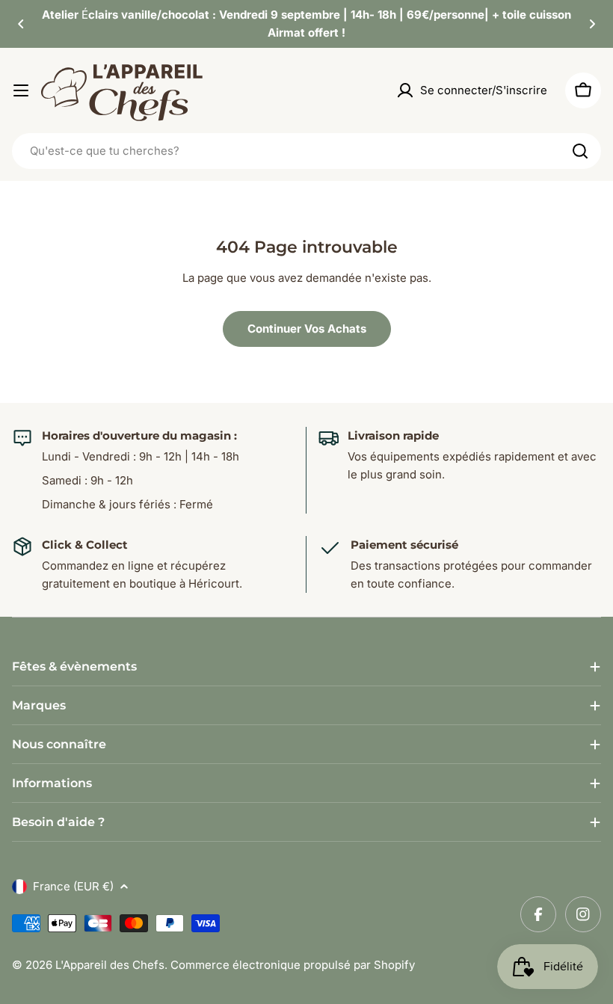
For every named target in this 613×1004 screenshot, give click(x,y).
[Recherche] (580, 151)
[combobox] (306, 151)
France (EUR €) (73, 886)
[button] (21, 24)
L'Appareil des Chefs (109, 965)
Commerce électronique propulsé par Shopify (292, 965)
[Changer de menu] (21, 90)
